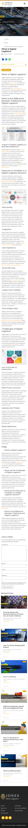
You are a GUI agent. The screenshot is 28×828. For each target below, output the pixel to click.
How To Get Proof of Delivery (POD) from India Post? (13, 739)
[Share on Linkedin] (6, 59)
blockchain (5, 508)
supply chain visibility (20, 113)
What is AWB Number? (12, 771)
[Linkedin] (10, 817)
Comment (5, 544)
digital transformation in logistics (11, 265)
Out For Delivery (9, 677)
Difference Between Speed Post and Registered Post (13, 707)
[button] (24, 3)
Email (4, 569)
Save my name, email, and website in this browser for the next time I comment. (14, 583)
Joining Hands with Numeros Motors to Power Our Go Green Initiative (13, 614)
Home (6, 39)
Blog (6, 42)
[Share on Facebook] (3, 59)
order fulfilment (17, 88)
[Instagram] (6, 817)
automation (13, 83)
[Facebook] (3, 817)
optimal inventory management (11, 320)
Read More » (6, 621)
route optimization (16, 280)
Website (4, 575)
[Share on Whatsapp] (9, 59)
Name (4, 563)
